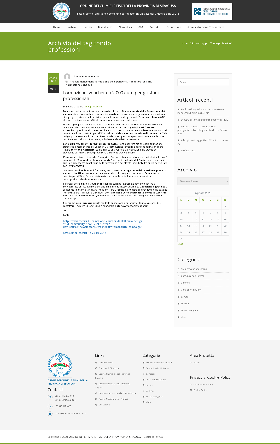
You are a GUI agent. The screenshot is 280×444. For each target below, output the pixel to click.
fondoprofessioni (93, 106)
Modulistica (105, 27)
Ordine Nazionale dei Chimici (113, 398)
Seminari (185, 303)
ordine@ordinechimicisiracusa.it (70, 413)
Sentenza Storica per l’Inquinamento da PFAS (204, 119)
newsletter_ (70, 233)
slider (184, 317)
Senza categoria (189, 310)
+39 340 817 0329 (63, 406)
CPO (140, 27)
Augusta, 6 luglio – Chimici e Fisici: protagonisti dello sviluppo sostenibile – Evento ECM (202, 130)
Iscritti (88, 27)
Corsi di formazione (191, 289)
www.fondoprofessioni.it (134, 205)
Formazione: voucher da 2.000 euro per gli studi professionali (111, 95)
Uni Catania (104, 404)
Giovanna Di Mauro (87, 76)
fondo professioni (140, 81)
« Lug (180, 243)
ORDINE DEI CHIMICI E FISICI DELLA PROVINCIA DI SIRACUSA (105, 436)
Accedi (196, 362)
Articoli (72, 27)
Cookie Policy (200, 390)
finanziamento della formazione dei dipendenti (98, 81)
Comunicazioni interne (192, 275)
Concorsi (185, 282)
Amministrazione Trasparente (205, 27)
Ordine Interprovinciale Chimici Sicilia (117, 393)
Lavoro (184, 296)
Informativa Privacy (203, 384)
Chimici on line (106, 362)
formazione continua (79, 84)
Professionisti (188, 150)
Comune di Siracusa (109, 368)
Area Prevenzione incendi (194, 268)
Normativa (125, 27)
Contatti (155, 27)
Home (56, 27)
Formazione (174, 27)
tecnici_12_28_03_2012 (92, 233)
